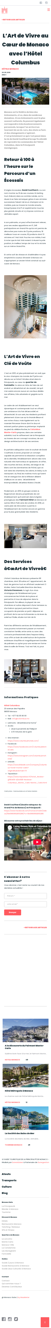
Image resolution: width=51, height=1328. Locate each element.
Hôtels (5, 1221)
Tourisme (6, 1212)
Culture (7, 1186)
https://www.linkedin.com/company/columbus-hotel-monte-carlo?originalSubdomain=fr (27, 767)
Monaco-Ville (8, 1245)
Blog (5, 1193)
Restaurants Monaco (11, 1224)
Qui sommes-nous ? (11, 1283)
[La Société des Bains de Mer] (26, 1118)
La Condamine (8, 1248)
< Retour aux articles (13, 19)
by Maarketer (23, 1297)
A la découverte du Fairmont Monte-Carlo (24, 1047)
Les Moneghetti (9, 1251)
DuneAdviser (17, 1162)
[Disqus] (25, 973)
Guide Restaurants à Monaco (15, 1266)
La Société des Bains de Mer (19, 1133)
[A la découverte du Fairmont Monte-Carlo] (26, 1030)
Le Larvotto (7, 1239)
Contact (6, 1280)
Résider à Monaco (10, 1209)
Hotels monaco (12, 1060)
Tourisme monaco (13, 1145)
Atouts (6, 1174)
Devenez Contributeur (12, 1286)
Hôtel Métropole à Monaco (19, 1091)
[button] (48, 9)
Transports (9, 1180)
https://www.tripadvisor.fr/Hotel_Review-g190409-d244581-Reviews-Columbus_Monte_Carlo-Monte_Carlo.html (27, 779)
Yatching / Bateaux (11, 1227)
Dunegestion (43, 1162)
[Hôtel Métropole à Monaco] (26, 1075)
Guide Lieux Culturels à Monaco (16, 1268)
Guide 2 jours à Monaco (13, 1262)
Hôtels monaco (10, 69)
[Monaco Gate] (25, 10)
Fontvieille (6, 1254)
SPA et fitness (8, 1230)
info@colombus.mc (20, 718)
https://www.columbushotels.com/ (23, 741)
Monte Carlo (7, 1242)
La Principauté (8, 1206)
